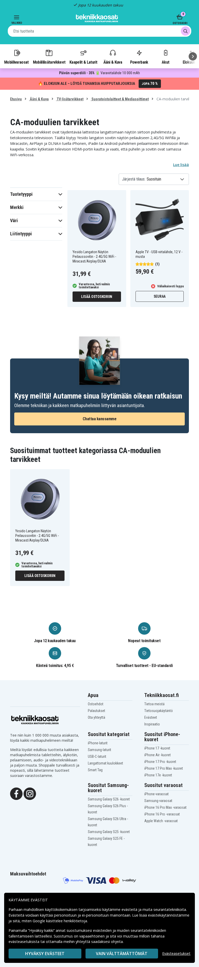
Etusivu (16, 99)
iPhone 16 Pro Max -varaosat (165, 807)
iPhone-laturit (98, 743)
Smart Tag (95, 770)
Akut (165, 62)
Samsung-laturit (99, 750)
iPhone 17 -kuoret (157, 748)
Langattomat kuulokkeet (105, 763)
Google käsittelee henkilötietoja (60, 920)
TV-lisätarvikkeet (69, 99)
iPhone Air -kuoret (157, 755)
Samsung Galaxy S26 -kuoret (109, 799)
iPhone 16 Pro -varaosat (162, 814)
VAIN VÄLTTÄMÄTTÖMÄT (121, 953)
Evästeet (150, 717)
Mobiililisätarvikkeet (49, 62)
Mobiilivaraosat (16, 62)
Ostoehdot (95, 704)
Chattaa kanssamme (100, 418)
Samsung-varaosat (158, 801)
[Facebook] (16, 793)
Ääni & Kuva (112, 62)
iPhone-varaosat (156, 794)
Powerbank (139, 62)
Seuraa (160, 296)
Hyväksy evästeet (45, 953)
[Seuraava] (193, 56)
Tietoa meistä (154, 704)
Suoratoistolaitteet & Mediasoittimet (120, 99)
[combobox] (99, 31)
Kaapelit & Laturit (83, 62)
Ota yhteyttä (96, 717)
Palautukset (96, 711)
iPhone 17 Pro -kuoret (160, 762)
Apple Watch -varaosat (161, 821)
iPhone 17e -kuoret (158, 775)
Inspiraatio (152, 724)
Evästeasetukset (176, 953)
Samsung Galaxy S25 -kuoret (109, 832)
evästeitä (130, 909)
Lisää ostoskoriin (96, 297)
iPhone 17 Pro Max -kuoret (163, 768)
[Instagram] (30, 793)
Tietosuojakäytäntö (158, 711)
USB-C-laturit (97, 756)
